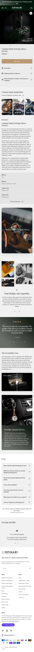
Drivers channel (6, 599)
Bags (3, 590)
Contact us (21, 597)
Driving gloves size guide (25, 586)
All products (5, 593)
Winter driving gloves (7, 583)
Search (3, 607)
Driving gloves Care (24, 583)
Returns (21, 591)
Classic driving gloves (7, 577)
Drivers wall (4, 602)
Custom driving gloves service (7, 587)
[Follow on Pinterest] (11, 631)
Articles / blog (5, 604)
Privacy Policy (22, 589)
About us (4, 596)
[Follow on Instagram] (7, 631)
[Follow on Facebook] (3, 631)
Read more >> (15, 621)
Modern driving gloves (7, 580)
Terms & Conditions (23, 594)
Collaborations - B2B (24, 580)
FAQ (20, 577)
